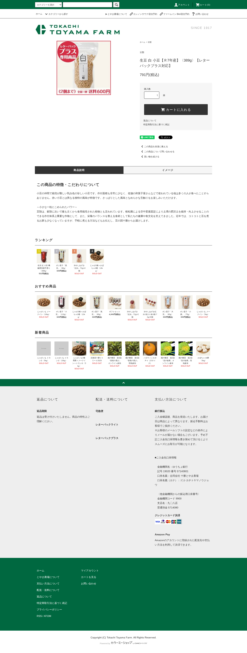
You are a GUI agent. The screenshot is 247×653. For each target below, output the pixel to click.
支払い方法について (48, 583)
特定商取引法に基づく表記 (156, 124)
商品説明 (79, 170)
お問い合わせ (201, 14)
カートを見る (88, 577)
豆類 (150, 42)
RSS (39, 616)
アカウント (184, 5)
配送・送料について (48, 590)
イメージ (167, 170)
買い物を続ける (151, 156)
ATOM (47, 616)
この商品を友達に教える (156, 146)
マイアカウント (90, 570)
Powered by (105, 643)
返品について (149, 120)
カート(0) (205, 5)
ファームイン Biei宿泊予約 (176, 14)
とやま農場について (117, 14)
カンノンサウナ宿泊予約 (145, 14)
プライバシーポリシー (49, 609)
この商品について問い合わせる (159, 151)
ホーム (39, 14)
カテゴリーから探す (58, 14)
